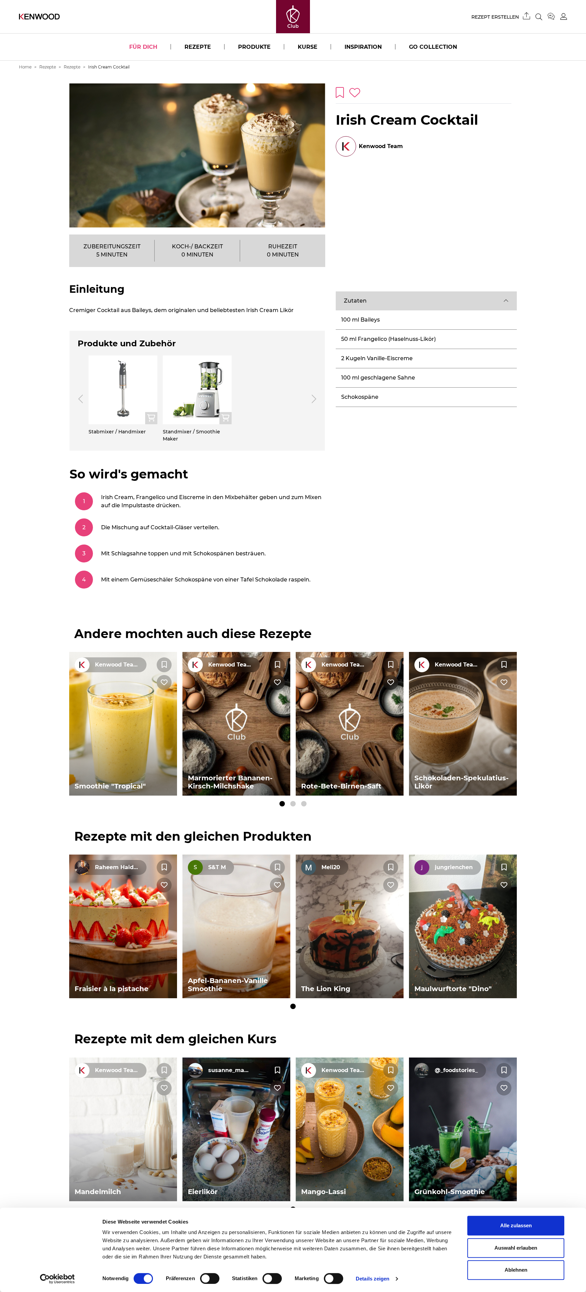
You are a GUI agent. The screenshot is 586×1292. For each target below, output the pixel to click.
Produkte (254, 47)
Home (25, 66)
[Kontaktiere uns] (554, 17)
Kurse (307, 47)
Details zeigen (372, 1278)
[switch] (209, 1278)
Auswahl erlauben (515, 1248)
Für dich (143, 47)
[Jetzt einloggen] (563, 16)
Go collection (433, 47)
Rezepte (197, 47)
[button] (426, 300)
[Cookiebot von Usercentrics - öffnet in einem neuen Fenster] (57, 1279)
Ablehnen (516, 1270)
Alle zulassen (516, 1225)
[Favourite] (164, 664)
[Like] (164, 682)
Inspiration (363, 47)
